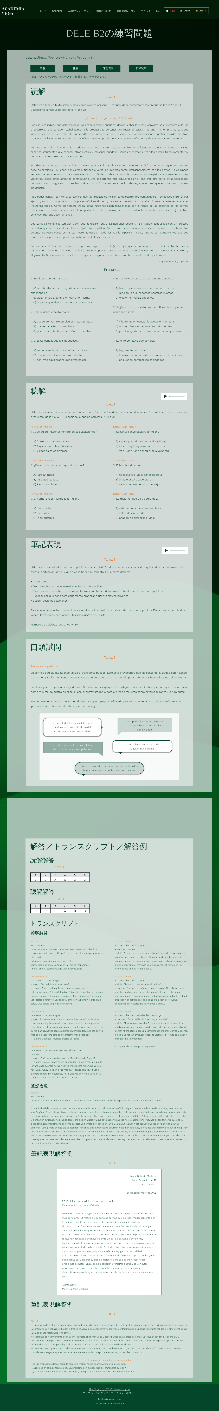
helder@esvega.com (109, 1399)
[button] (56, 11)
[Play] (165, 396)
